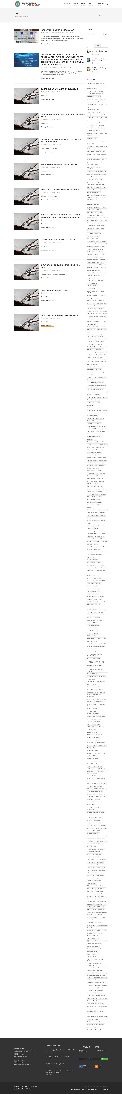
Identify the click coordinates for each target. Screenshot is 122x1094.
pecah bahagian (90, 518)
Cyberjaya (94, 909)
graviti (101, 262)
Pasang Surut (96, 249)
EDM (101, 179)
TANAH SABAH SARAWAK (93, 820)
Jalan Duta (99, 914)
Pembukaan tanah (102, 893)
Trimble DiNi (99, 344)
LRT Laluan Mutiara (91, 933)
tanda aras (89, 539)
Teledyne (97, 254)
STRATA (89, 557)
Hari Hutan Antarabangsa (101, 1006)
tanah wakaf (90, 615)
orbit (95, 612)
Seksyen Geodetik (91, 339)
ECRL (93, 899)
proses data (90, 241)
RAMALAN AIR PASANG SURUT (95, 146)
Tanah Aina (98, 899)
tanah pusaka (103, 901)
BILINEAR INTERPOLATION (94, 141)
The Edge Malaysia (100, 1011)
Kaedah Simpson (91, 354)
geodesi (104, 141)
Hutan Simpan (97, 489)
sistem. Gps (90, 439)
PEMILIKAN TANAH (92, 711)
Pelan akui (100, 612)
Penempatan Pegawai (100, 567)
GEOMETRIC (90, 195)
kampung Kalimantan (92, 987)
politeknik (89, 154)
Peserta (94, 684)
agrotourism (90, 865)
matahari (94, 162)
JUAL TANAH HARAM (92, 763)
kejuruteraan (90, 236)
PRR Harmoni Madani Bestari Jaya (95, 862)
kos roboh (100, 990)
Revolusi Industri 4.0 (92, 533)
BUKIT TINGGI (99, 319)
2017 (88, 149)
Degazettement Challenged (93, 583)
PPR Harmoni (90, 857)
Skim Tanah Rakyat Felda (93, 901)
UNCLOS (89, 431)
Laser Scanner (90, 254)
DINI (98, 210)
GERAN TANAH (100, 812)
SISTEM (102, 849)
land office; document (100, 465)
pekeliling (95, 935)
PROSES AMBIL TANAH (93, 807)
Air (102, 130)
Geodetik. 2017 (91, 225)
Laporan (89, 117)
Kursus (99, 114)
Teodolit (98, 341)
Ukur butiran (90, 233)
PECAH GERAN (91, 716)
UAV (102, 15)
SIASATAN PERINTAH (92, 649)
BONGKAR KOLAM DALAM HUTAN (96, 681)
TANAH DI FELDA (91, 745)
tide (100, 149)
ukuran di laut (97, 231)
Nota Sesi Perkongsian (100, 982)
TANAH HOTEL (91, 828)
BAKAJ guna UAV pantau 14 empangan (59, 89)
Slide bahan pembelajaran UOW (94, 948)
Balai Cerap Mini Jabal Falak (93, 565)
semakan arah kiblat (91, 457)
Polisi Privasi (28, 1088)
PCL (102, 117)
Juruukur (89, 541)
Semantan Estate (91, 930)
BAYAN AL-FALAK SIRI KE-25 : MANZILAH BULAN (94, 964)
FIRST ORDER (103, 311)
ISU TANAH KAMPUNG (93, 625)
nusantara (89, 259)
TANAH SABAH (91, 823)
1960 (98, 101)
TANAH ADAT (103, 796)
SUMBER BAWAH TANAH (93, 721)
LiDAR (99, 609)
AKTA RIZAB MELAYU (92, 734)
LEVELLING (99, 151)
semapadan (102, 431)
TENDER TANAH (91, 804)
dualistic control (91, 455)
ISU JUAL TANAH (91, 755)
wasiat (88, 888)
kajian (98, 215)
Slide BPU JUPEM (91, 956)
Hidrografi (96, 107)
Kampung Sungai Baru (92, 998)
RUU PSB (103, 904)
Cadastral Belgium (100, 83)
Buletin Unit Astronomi (92, 938)
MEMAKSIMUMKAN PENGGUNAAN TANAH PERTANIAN (96, 772)
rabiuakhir (105, 217)
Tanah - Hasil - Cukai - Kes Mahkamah (96, 1029)
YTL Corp (104, 930)
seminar (100, 257)
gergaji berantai (103, 444)
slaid (88, 364)
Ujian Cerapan (90, 179)
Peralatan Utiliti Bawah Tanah (94, 604)
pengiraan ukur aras (99, 536)
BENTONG (97, 321)
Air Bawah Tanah (91, 554)
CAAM (97, 607)
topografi (103, 515)
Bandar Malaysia (91, 928)
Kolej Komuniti (90, 344)
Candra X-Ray (90, 528)
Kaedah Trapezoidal (100, 354)
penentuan (92, 434)
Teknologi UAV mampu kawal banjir (59, 164)
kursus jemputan (100, 447)
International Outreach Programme (95, 967)
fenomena (89, 215)
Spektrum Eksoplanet (92, 531)
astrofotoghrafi (90, 238)
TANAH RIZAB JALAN (92, 750)
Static (95, 369)
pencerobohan (90, 982)
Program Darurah (91, 410)
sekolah (94, 300)
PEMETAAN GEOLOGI (92, 559)
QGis (88, 841)
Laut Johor (89, 573)
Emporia (105, 907)
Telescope (100, 426)
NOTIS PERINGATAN (92, 628)
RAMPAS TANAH (96, 830)
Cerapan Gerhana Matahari (93, 402)
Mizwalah (104, 533)
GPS (103, 112)
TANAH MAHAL (102, 836)
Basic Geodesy (90, 184)
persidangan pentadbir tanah (93, 366)
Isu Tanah (102, 473)
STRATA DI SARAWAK (92, 641)
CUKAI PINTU (101, 753)
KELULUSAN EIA (91, 689)
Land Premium (96, 468)
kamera (101, 122)
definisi (93, 449)
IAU (105, 265)
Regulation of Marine (92, 951)
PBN (98, 109)
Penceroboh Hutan (91, 586)
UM (98, 262)
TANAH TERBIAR (91, 740)
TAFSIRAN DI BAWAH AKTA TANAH (96, 646)
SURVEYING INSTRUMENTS (94, 207)
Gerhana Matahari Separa (93, 400)
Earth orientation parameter (93, 192)
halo (94, 215)
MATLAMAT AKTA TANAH (93, 658)
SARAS (88, 257)
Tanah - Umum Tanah (92, 1027)
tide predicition (90, 151)
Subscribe (104, 1059)
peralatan (95, 244)
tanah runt (101, 734)
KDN (100, 854)
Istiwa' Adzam (99, 455)
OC (99, 844)
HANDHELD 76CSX (92, 91)
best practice (103, 202)
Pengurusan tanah (103, 998)
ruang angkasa (90, 567)
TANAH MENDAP (99, 701)
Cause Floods (90, 601)
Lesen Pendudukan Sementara (94, 397)
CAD (97, 1001)
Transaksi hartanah (99, 891)
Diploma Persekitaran (98, 389)
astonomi (89, 303)
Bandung (89, 413)
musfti (96, 212)
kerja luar (96, 444)
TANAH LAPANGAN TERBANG (94, 578)
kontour (105, 346)
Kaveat (99, 504)
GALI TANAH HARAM (92, 794)
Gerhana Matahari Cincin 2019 (94, 423)
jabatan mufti (96, 246)
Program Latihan (100, 225)
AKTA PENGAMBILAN (101, 580)
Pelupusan (104, 489)
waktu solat (90, 415)
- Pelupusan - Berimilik (92, 1019)
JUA (101, 783)
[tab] (91, 45)
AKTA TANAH (104, 643)
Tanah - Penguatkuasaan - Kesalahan (95, 1024)
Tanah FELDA (99, 478)
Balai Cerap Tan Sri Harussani (94, 838)
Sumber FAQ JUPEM (101, 973)
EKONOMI (97, 799)
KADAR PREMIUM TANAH (93, 724)
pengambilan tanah (91, 112)
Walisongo (89, 174)
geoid (96, 138)
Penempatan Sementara (92, 272)
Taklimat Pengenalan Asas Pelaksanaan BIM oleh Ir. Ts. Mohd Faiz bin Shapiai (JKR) (97, 976)
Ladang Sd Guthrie (91, 920)
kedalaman (89, 133)
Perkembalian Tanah (92, 504)
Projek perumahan (100, 875)
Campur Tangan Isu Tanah (93, 594)
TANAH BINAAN (100, 742)
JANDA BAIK (90, 321)
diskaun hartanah (91, 925)
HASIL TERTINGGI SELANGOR (94, 766)
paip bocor (99, 867)
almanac (96, 164)
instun (100, 212)
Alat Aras (104, 339)
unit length (89, 202)
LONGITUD (100, 280)
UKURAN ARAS (91, 288)
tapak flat (93, 907)
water (96, 298)
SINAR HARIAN (99, 841)
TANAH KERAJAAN (101, 778)
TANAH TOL (100, 740)
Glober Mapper (90, 176)
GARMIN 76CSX (100, 93)
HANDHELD (101, 104)
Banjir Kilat (89, 599)
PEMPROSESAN (102, 295)
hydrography (90, 298)
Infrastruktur (90, 990)
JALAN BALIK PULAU (92, 788)
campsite (96, 865)
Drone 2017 (100, 220)
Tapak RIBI (97, 980)
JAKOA (96, 481)
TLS (99, 533)
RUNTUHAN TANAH (92, 636)
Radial (100, 369)
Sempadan (94, 128)
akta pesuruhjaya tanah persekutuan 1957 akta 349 (60, 1050)
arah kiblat (89, 246)
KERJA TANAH (101, 761)
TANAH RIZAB (90, 781)
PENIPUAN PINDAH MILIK (93, 851)
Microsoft (93, 914)
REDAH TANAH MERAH (93, 643)
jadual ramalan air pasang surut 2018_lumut (59, 1057)
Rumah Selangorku (91, 570)
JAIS (96, 990)
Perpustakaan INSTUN (101, 392)
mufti (105, 244)
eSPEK (88, 684)
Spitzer (96, 528)
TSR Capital (90, 904)
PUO (104, 151)
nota (101, 171)
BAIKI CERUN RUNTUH (93, 692)
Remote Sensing (95, 223)
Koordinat (101, 133)
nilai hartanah (100, 872)
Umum (102, 687)
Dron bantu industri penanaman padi (59, 315)
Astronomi (103, 120)
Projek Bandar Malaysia (102, 925)
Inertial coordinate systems (93, 190)
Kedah (97, 473)
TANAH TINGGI (91, 742)
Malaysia (100, 251)
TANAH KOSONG (101, 745)
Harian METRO (90, 995)
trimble (94, 210)
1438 (88, 220)
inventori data (97, 615)
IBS (88, 870)
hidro (102, 434)
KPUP (96, 179)
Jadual (102, 246)
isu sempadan (98, 985)
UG (93, 117)
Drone (88, 223)
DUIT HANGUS (91, 620)
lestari (97, 928)
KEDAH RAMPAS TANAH (93, 622)
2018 (101, 249)
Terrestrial (100, 91)
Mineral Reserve (91, 478)
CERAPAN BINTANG (92, 283)
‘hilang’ (88, 899)
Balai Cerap (89, 617)
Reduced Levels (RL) (98, 349)
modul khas (103, 361)
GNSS (98, 112)
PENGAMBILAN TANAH (93, 825)
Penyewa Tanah (103, 552)
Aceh (88, 332)
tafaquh (101, 244)
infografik (105, 941)
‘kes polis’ (89, 935)
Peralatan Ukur (90, 228)
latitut (102, 228)
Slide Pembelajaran (96, 943)
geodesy (89, 182)
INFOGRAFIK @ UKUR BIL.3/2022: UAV (58, 30)
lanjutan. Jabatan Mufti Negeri (94, 436)
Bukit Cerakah (90, 483)
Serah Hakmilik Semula (92, 1016)
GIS (102, 99)
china (88, 171)
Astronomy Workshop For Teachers (95, 418)
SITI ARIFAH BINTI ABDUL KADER (60, 32)
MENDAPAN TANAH (92, 575)
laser (104, 609)
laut (104, 428)
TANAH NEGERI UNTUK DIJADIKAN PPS (96, 705)
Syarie (92, 120)
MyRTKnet (97, 130)
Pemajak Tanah (96, 549)
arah (88, 212)
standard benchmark (92, 609)
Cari (106, 34)
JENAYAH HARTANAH (92, 758)
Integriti (103, 326)
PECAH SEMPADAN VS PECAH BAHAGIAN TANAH (94, 655)
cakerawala (89, 122)
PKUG (88, 280)
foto (97, 238)
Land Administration (102, 329)
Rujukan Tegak (90, 536)
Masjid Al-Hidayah (102, 457)
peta (88, 515)
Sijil (96, 176)
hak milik (89, 1008)
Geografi (95, 174)
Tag (99, 15)
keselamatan (90, 138)
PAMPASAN (102, 794)
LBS (96, 922)
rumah (96, 857)
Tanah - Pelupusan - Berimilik (94, 1021)
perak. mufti (96, 431)
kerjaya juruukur (91, 392)
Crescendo (104, 912)
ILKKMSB (89, 389)
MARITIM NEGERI (91, 286)
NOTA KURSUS (91, 973)
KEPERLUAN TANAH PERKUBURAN (96, 769)
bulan (100, 217)
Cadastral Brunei (91, 83)
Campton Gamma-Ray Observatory (95, 525)
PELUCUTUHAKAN (92, 651)
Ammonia (89, 549)
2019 (105, 426)
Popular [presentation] (91, 45)
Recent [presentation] (97, 45)
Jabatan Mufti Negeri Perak (99, 413)
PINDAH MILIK (91, 679)
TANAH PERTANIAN (92, 708)
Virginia (98, 182)
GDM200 (89, 135)
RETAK (99, 719)
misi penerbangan (103, 460)
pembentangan (94, 364)
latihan (88, 447)
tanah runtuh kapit (101, 920)
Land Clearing (98, 483)
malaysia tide (94, 149)
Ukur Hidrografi (91, 502)
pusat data (93, 872)
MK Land (104, 985)
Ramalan (89, 249)
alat (106, 159)
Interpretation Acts (91, 104)
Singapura (96, 306)
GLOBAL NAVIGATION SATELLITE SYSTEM (95, 292)
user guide (103, 210)
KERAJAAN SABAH (92, 844)
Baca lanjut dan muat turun (47, 43)
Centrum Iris (102, 917)
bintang (89, 270)
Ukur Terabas (100, 382)
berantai (105, 298)
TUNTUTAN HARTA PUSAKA (94, 802)
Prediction (89, 251)
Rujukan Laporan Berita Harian (94, 941)
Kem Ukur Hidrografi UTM (93, 499)
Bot (92, 107)
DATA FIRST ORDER (98, 303)
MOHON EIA (100, 689)
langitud (97, 228)
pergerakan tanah (91, 867)
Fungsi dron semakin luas (54, 290)
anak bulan (94, 217)
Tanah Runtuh (102, 596)
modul (88, 449)
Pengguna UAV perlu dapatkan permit (60, 189)
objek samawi (96, 541)
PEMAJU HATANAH (92, 630)
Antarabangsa (90, 130)
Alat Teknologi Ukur (101, 494)
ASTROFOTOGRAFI (92, 295)
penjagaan (89, 244)
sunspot (98, 562)
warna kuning (102, 512)
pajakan (97, 518)
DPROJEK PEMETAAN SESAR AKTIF (96, 316)
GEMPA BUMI (90, 319)
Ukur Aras (89, 125)
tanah (93, 447)
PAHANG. (104, 321)
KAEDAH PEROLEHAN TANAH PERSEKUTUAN (94, 666)
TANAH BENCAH (100, 716)
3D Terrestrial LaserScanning (94, 96)
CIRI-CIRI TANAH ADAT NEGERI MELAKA (95, 670)
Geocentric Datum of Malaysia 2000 (95, 442)
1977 (94, 182)
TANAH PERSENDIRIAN (93, 737)
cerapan (89, 217)
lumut (105, 146)
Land (105, 99)
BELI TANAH (99, 823)
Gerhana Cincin (90, 405)
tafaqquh (97, 171)
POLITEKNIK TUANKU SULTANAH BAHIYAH (95, 960)
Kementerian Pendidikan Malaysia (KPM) (96, 377)
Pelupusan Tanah (91, 324)
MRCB (88, 909)
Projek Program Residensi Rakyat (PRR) (96, 859)
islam (92, 212)
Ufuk (103, 615)
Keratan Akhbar (91, 993)
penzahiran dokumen (92, 1003)
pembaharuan (101, 909)
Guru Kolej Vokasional (92, 380)
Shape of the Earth (100, 184)
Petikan (89, 943)
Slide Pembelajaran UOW (93, 946)
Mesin (99, 135)
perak (96, 156)
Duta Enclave (90, 1006)
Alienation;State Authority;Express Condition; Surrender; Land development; (96, 358)
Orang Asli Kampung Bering (93, 591)
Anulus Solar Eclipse (92, 426)
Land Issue (101, 481)
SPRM (104, 638)
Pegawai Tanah (90, 580)
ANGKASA (103, 267)
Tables (94, 251)
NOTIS (88, 830)
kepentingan (90, 452)
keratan (98, 308)
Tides (88, 187)
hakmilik (102, 449)
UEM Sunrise (90, 922)
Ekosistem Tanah (91, 552)
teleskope (89, 428)
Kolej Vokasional (91, 374)
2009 (88, 164)
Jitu (106, 133)
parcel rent (89, 489)
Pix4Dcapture (100, 463)
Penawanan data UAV (92, 460)
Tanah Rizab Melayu (91, 470)
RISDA (98, 434)
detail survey (98, 233)
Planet (102, 565)
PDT (88, 872)
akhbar (102, 308)
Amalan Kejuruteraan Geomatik (94, 491)
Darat (99, 128)
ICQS (106, 841)
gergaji (94, 135)
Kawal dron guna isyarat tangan (58, 240)
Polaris (102, 254)
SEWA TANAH (90, 815)
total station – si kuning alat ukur (55, 1064)
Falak (88, 120)
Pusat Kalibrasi (90, 607)
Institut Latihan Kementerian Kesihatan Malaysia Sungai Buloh (96, 386)
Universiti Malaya (91, 262)
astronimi (97, 236)
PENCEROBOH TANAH (93, 809)
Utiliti (104, 601)
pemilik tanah (90, 980)
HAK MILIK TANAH (92, 761)
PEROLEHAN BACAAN (92, 311)
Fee (97, 552)
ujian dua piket (104, 541)
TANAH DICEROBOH (101, 828)
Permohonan (103, 272)
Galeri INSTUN (90, 341)
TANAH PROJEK (91, 778)
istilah (93, 143)
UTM (93, 421)
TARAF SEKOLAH (91, 846)
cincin (99, 162)
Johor (88, 914)
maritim (95, 133)
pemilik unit (90, 612)
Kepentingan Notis (101, 546)
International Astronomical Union (95, 265)
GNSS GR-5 (90, 99)
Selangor (89, 468)
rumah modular (93, 870)
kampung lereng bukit (92, 917)
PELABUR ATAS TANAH (93, 796)
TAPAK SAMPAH (91, 748)
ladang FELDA (101, 987)
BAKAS (99, 339)
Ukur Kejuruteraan (91, 382)
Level (94, 125)
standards (96, 202)
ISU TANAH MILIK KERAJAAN (94, 791)
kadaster (97, 120)
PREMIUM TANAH (91, 729)
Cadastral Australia (101, 86)
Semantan (100, 1003)
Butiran (89, 128)
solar (92, 171)
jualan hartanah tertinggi (92, 878)
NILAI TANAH (90, 701)
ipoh (94, 154)
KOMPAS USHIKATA (92, 88)
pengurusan (90, 361)
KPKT (88, 907)
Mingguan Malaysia (100, 995)
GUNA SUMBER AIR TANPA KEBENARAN (94, 695)
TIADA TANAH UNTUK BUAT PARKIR (96, 699)
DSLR (100, 238)
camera (100, 428)
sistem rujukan (102, 241)
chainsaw (89, 300)
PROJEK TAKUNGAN (92, 633)
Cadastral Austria (91, 86)
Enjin (88, 107)
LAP (104, 867)
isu (101, 306)
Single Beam (99, 502)
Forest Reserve (90, 473)
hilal (102, 215)
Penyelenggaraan (91, 109)
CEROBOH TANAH (91, 753)
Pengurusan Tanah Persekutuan (94, 486)
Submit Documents (98, 476)
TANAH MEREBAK (91, 719)
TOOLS (104, 207)
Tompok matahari (91, 562)
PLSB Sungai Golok (91, 883)
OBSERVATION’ (91, 313)
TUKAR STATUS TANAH (93, 783)
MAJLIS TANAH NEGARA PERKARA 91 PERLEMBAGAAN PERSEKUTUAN (96, 662)
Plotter (102, 341)
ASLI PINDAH (102, 788)
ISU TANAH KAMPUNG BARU (94, 817)
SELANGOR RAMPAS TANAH (94, 638)
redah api (98, 912)
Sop (106, 104)
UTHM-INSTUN (91, 494)
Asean (95, 415)
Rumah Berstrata (101, 570)
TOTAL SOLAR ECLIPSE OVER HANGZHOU (94, 168)
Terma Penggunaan (18, 1088)
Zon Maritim (97, 617)
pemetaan (93, 114)
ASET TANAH (90, 799)
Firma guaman (102, 870)
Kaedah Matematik (101, 352)
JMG (105, 303)
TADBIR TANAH (91, 812)
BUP (103, 278)
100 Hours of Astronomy (93, 267)
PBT (105, 783)
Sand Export (90, 481)
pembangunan (97, 452)
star (92, 164)
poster (92, 841)
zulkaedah (93, 220)
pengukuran (90, 306)
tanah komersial (96, 1008)
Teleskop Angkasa (91, 520)
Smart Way (89, 476)
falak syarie (89, 231)
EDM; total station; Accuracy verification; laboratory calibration (96, 198)
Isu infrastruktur (91, 912)
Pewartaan (89, 275)
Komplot (100, 933)
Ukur (88, 114)
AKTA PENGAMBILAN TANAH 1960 (96, 676)
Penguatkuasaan (103, 1016)
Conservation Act (91, 101)
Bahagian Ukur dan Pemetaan (94, 278)
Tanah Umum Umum (92, 1014)
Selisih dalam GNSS (97, 539)
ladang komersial (91, 1011)
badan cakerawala (96, 270)
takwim (96, 544)
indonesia (104, 162)
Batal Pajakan (99, 554)
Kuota (99, 922)
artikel (103, 838)
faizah (53, 91)
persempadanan (91, 308)
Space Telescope (101, 520)
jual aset (102, 896)
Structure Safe (98, 601)
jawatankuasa (90, 156)
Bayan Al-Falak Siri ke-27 (93, 954)
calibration (89, 204)
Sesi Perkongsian (91, 970)
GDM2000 (89, 444)
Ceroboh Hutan (97, 599)
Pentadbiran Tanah (91, 329)
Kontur (103, 366)
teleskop (96, 122)
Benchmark (89, 349)
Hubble (89, 523)
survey (100, 298)
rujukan (96, 241)
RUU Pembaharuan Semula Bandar (95, 886)
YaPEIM (98, 930)
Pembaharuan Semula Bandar (94, 880)
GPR (106, 117)
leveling (89, 210)
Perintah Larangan (91, 546)
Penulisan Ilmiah (91, 1001)
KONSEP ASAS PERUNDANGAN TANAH (97, 510)
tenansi (102, 518)
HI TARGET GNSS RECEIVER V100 (95, 159)
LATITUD (94, 280)
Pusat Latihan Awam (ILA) (93, 687)
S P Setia (99, 907)
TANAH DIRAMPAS (92, 836)
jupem (88, 143)
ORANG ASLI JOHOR (92, 732)
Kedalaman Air (101, 125)
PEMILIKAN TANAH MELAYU (94, 786)
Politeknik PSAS (91, 497)
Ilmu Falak (94, 257)
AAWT (88, 421)
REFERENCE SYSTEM (100, 195)
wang (92, 891)
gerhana (89, 162)
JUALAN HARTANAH (92, 854)
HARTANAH (103, 825)
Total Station (97, 204)
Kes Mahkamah (97, 275)
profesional (96, 361)
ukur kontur (90, 544)
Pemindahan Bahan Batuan (93, 326)
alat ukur (98, 117)
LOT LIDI (102, 692)
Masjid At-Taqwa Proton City (94, 407)
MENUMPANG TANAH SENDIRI (95, 727)
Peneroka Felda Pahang (92, 588)
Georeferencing (102, 174)
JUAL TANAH (97, 573)
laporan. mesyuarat (101, 154)
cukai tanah (96, 394)
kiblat (105, 171)
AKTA (94, 557)
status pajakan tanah (92, 893)
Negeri (104, 128)
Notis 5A (105, 397)
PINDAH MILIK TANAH (93, 849)
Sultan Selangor (90, 875)
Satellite (95, 428)
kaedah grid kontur (95, 515)
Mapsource (97, 99)
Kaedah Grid (90, 369)
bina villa (97, 896)
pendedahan (101, 300)
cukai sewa (89, 394)
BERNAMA (98, 993)
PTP (97, 449)
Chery (93, 888)
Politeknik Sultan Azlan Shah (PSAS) (95, 372)
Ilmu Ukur (98, 497)
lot (87, 434)
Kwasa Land (97, 904)
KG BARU (89, 507)
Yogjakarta (104, 410)
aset (88, 891)
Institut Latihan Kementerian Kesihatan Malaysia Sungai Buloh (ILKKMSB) (96, 335)
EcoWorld (102, 878)
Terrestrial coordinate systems (98, 187)
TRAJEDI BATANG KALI (93, 713)
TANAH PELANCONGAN (93, 833)
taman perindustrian (100, 888)
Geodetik (104, 114)
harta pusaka (90, 985)
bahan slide (99, 970)
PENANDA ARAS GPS (101, 313)
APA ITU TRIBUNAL (92, 674)
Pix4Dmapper (90, 465)
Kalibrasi (101, 176)
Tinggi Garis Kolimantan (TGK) (94, 346)
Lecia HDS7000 (91, 93)
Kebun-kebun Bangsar (92, 596)
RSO (95, 439)
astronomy (95, 259)
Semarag (99, 410)
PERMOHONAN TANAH (93, 775)
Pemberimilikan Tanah (92, 512)
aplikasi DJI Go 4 (91, 463)
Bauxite (99, 470)
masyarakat (102, 259)
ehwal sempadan (101, 286)
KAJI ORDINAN (100, 620)
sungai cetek (90, 896)
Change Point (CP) (91, 352)
